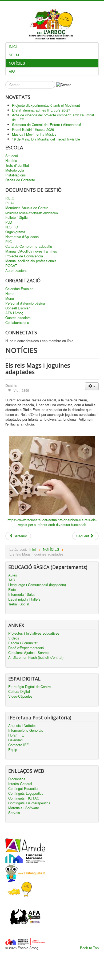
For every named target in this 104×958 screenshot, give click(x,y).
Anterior (20, 535)
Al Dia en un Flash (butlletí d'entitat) (35, 657)
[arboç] (25, 941)
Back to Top (89, 947)
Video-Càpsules (20, 696)
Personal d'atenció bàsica (25, 303)
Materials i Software (23, 807)
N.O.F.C (11, 227)
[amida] (25, 844)
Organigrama (15, 232)
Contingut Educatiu (23, 788)
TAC (11, 580)
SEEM (14, 54)
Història (11, 160)
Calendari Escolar (19, 288)
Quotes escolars (18, 317)
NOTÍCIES (17, 63)
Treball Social (18, 604)
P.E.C (9, 198)
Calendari (15, 740)
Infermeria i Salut (21, 594)
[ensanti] (18, 889)
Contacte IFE (18, 744)
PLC (8, 241)
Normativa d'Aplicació (22, 236)
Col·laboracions (17, 322)
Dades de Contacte (20, 179)
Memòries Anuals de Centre (26, 207)
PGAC (10, 203)
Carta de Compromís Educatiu (28, 246)
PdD (8, 222)
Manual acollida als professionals (31, 260)
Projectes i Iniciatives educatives (33, 633)
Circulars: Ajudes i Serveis (28, 652)
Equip (12, 749)
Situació (11, 155)
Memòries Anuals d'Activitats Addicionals (31, 212)
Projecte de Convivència (24, 256)
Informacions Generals (25, 730)
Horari (9, 293)
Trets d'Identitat (17, 165)
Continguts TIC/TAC (23, 798)
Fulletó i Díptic (16, 217)
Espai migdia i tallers (24, 599)
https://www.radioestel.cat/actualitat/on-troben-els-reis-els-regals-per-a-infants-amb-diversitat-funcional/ (52, 522)
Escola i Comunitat (23, 643)
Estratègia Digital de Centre (29, 686)
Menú (9, 298)
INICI (13, 46)
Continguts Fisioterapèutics (29, 803)
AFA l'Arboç (14, 312)
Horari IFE (16, 735)
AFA (12, 71)
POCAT (11, 265)
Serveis (14, 812)
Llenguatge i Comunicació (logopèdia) (37, 584)
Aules (12, 575)
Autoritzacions (16, 270)
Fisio (12, 589)
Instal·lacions (15, 175)
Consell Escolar (17, 308)
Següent (83, 535)
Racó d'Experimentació (26, 647)
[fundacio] (25, 857)
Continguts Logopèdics (25, 793)
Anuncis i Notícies (22, 725)
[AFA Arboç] (25, 917)
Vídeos (13, 638)
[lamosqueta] (25, 872)
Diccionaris (16, 778)
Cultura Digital (19, 691)
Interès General (20, 783)
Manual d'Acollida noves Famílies (31, 251)
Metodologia (14, 170)
